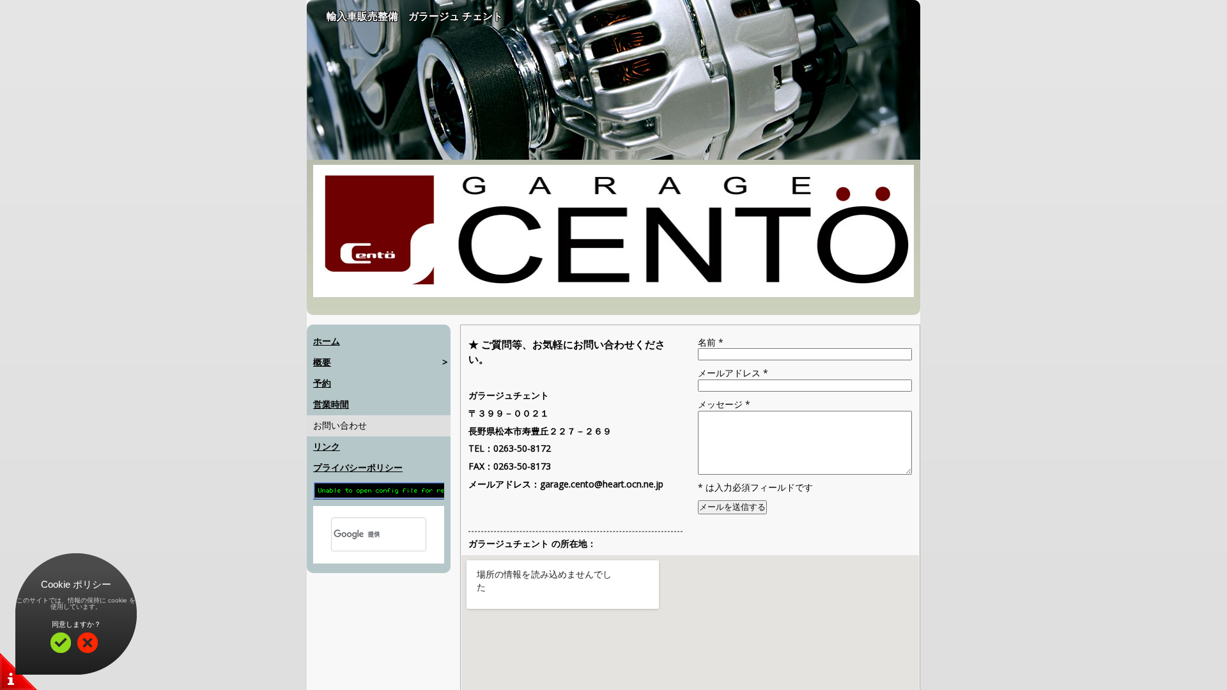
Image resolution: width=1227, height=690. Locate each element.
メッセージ (724, 404)
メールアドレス (733, 373)
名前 (710, 342)
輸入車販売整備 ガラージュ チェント (415, 16)
